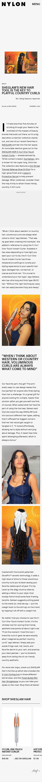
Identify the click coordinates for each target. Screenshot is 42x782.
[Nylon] (13, 4)
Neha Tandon (12, 106)
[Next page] (36, 771)
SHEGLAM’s (7, 145)
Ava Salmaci (29, 159)
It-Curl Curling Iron (11, 674)
